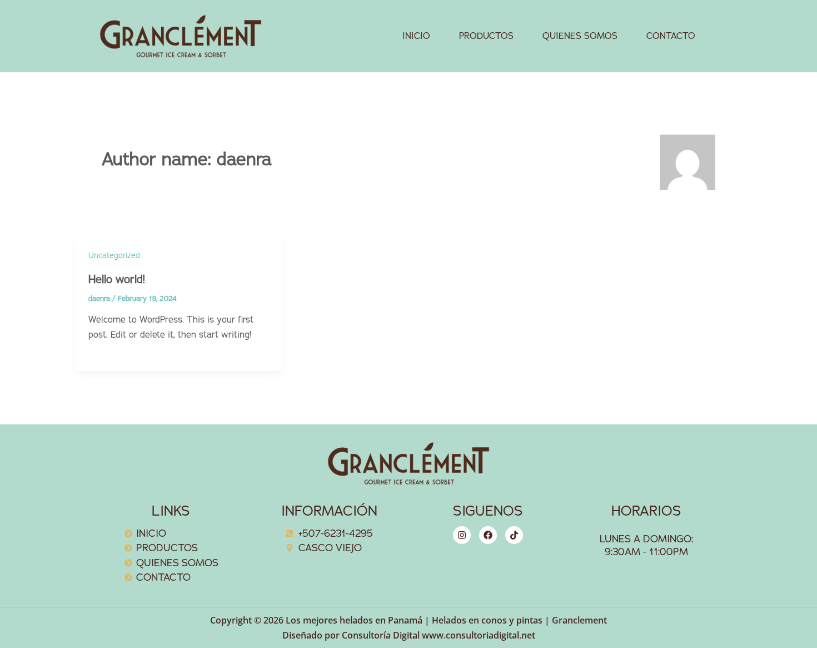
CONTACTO (670, 36)
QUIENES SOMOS (579, 36)
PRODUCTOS (486, 36)
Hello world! (116, 279)
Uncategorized (114, 255)
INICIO (416, 36)
